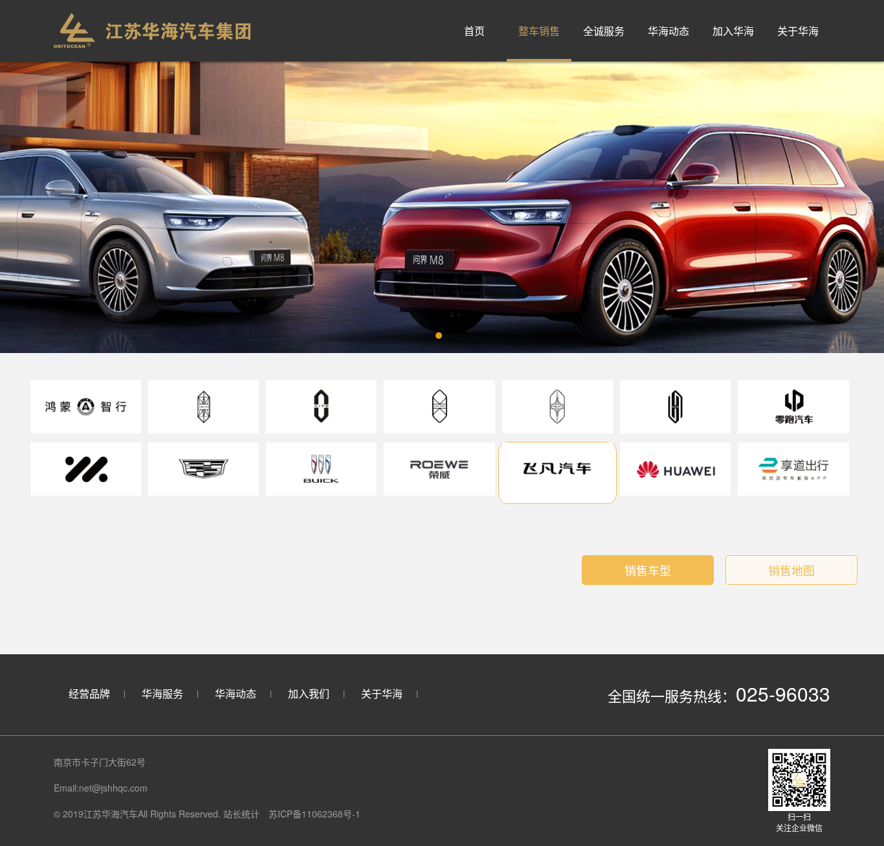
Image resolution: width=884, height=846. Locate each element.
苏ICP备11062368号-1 (314, 813)
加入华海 (733, 30)
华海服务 (162, 693)
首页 (474, 30)
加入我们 (308, 693)
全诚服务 (603, 30)
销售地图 (791, 570)
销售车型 (647, 570)
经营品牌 (89, 693)
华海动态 (668, 30)
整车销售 (539, 30)
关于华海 (798, 30)
